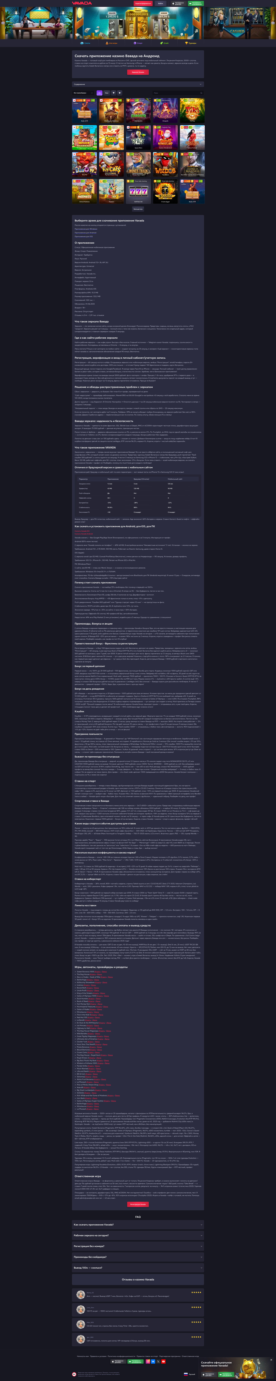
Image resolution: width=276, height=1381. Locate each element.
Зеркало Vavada (138, 72)
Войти (160, 3)
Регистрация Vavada (138, 1204)
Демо (104, 972)
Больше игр (138, 209)
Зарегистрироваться (143, 3)
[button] (2, 23)
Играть (97, 972)
